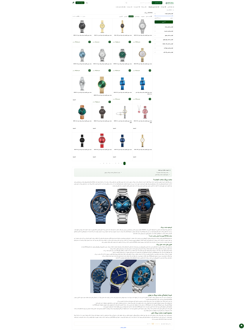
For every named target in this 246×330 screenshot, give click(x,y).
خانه (173, 10)
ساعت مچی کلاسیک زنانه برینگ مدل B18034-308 (123, 92)
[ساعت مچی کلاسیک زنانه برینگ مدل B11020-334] (142, 141)
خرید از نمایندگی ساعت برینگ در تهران (112, 172)
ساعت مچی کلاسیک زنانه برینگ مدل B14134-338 (103, 95)
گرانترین (121, 16)
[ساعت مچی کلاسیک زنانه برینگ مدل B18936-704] (142, 26)
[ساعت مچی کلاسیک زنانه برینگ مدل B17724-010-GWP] (122, 112)
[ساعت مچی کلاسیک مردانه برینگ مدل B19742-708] (122, 55)
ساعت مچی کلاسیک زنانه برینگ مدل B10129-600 (103, 35)
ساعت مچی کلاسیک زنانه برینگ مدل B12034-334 (143, 64)
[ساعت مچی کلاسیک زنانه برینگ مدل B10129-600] (102, 26)
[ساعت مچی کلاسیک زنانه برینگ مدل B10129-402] (82, 141)
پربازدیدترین (137, 16)
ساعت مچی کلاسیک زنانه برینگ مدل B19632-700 (82, 92)
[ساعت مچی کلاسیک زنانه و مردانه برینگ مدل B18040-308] (142, 83)
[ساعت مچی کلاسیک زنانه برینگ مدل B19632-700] (82, 83)
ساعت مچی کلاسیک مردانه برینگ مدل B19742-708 (123, 64)
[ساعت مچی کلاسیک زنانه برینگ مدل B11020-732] (122, 26)
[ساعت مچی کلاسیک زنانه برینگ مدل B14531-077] (102, 112)
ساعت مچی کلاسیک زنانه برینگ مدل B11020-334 (143, 149)
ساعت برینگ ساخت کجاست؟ (162, 172)
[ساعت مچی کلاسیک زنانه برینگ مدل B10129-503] (102, 141)
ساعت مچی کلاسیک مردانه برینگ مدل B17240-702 (82, 35)
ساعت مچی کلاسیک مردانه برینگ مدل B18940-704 (102, 64)
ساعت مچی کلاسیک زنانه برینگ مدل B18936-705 (82, 64)
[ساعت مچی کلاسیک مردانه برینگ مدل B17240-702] (82, 26)
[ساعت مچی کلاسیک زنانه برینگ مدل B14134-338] (102, 84)
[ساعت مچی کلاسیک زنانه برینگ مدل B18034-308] (122, 83)
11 (106, 163)
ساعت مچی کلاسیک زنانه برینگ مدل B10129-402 (82, 149)
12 (103, 163)
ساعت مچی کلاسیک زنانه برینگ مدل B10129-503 (103, 149)
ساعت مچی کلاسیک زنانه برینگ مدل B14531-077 (103, 121)
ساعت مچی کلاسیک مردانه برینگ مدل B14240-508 (82, 121)
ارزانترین (125, 16)
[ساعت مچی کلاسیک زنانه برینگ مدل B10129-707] (122, 141)
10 (109, 163)
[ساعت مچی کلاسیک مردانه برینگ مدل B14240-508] (82, 112)
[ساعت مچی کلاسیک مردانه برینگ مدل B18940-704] (102, 55)
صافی (163, 22)
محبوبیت (143, 16)
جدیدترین (131, 16)
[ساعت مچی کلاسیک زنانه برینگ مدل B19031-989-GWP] (142, 112)
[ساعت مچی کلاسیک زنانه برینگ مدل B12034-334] (142, 55)
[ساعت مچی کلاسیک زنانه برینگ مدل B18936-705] (82, 55)
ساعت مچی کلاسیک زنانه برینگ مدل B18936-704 (143, 35)
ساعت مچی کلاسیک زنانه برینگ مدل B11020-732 (123, 35)
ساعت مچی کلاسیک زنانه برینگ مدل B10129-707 (123, 149)
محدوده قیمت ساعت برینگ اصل (161, 174)
